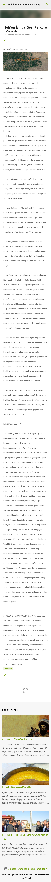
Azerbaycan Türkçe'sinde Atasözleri (19, 739)
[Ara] (47, 4)
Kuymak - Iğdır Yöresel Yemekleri (17, 787)
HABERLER (8, 668)
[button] (5, 40)
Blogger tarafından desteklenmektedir (27, 869)
